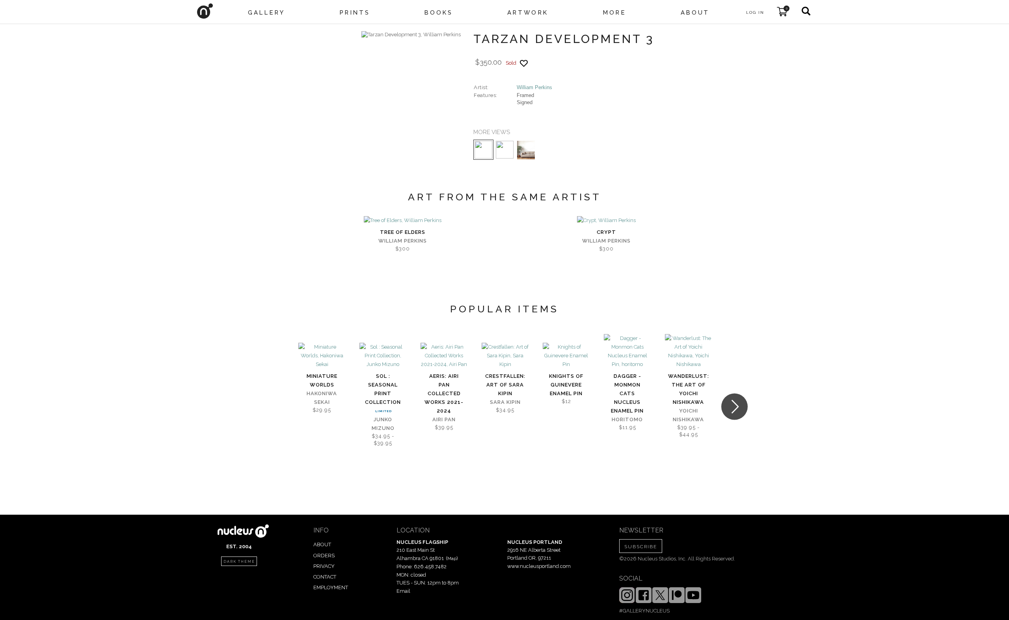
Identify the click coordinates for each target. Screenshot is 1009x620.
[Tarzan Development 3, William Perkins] (411, 34)
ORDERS (324, 555)
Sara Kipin (505, 402)
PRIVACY (324, 566)
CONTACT (324, 577)
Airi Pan (444, 419)
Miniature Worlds (322, 380)
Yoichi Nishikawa (688, 415)
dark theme (239, 562)
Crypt (606, 232)
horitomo (627, 419)
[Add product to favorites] (524, 63)
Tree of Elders (402, 232)
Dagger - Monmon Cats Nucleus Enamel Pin (627, 393)
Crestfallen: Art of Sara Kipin (505, 384)
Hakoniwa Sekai (322, 397)
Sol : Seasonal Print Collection (383, 389)
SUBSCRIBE (640, 546)
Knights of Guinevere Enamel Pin (566, 384)
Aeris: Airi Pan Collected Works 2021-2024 (444, 393)
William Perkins (534, 87)
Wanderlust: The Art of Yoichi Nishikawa (688, 389)
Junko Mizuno (383, 423)
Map (451, 558)
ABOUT (322, 544)
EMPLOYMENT (330, 587)
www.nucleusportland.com (539, 566)
